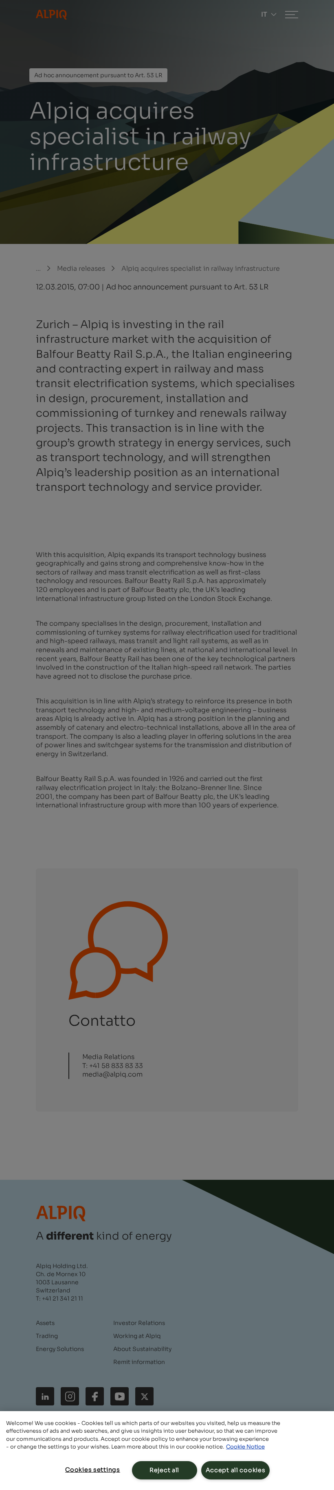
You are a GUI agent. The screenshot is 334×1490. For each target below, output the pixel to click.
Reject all (164, 1470)
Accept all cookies (236, 1470)
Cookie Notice (245, 1446)
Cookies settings (92, 1469)
